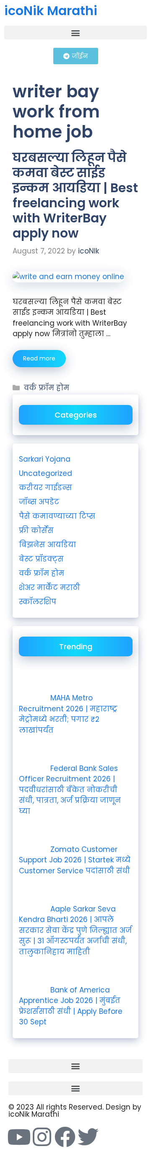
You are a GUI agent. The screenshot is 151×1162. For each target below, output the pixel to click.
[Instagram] (41, 1136)
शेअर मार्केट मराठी (49, 587)
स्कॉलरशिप (37, 602)
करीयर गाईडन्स (45, 488)
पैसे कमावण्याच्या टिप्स (57, 516)
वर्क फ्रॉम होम (46, 388)
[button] (75, 32)
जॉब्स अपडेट (39, 502)
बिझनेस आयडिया (47, 545)
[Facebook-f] (65, 1136)
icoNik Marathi (50, 11)
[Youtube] (18, 1136)
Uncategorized (45, 473)
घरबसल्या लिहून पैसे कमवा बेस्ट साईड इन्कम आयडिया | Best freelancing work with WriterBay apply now (75, 195)
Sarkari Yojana (44, 459)
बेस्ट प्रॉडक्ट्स (41, 559)
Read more (39, 358)
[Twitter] (88, 1136)
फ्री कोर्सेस (36, 530)
